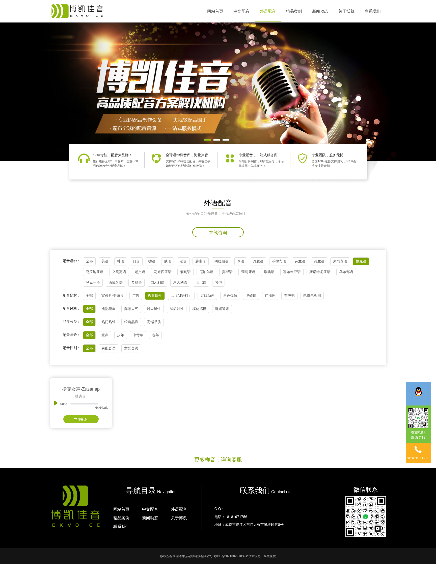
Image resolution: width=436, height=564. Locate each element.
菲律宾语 (279, 261)
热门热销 (108, 322)
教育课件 (155, 296)
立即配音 (81, 419)
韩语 (120, 261)
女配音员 (131, 348)
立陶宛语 (119, 272)
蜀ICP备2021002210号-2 (230, 556)
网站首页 (215, 11)
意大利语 (180, 282)
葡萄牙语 (248, 272)
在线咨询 (218, 232)
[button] (207, 140)
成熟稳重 (108, 309)
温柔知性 (177, 309)
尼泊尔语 (206, 272)
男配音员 (108, 348)
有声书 (289, 296)
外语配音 (268, 11)
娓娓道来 (222, 309)
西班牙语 (115, 282)
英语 (104, 261)
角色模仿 (230, 296)
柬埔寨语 (340, 261)
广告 (135, 296)
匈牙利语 (157, 282)
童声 (104, 335)
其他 (218, 282)
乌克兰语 (93, 282)
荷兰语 (319, 261)
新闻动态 (320, 11)
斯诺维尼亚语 (320, 272)
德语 (151, 261)
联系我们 (373, 11)
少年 (120, 335)
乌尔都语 (346, 272)
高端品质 (154, 322)
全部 (89, 261)
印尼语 (201, 282)
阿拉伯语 (221, 261)
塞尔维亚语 (292, 272)
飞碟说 (251, 296)
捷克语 (361, 261)
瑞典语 (269, 272)
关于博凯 (346, 11)
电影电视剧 (312, 296)
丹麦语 (258, 261)
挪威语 (227, 272)
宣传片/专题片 (112, 296)
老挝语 (140, 272)
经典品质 (131, 322)
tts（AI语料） (181, 296)
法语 (183, 261)
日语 (136, 261)
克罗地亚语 (94, 272)
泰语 (240, 261)
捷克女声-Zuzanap (81, 388)
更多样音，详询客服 (218, 459)
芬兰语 (300, 261)
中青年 (138, 335)
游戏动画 (207, 296)
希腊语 (136, 282)
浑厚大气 (131, 309)
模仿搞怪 (199, 309)
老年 (155, 335)
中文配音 (241, 11)
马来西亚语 (163, 272)
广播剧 (270, 296)
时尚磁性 (154, 309)
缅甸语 (185, 272)
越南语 (200, 261)
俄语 (167, 261)
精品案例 (294, 11)
